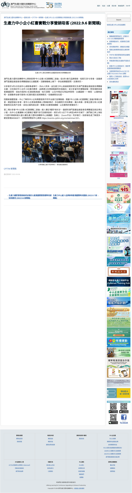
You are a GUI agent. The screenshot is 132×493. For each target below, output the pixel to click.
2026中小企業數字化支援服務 (112, 451)
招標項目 (112, 471)
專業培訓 (50, 438)
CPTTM (7, 168)
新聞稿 (13, 168)
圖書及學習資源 (50, 444)
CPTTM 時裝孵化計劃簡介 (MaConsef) (19, 465)
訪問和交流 (81, 468)
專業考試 (50, 441)
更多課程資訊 (114, 82)
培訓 (103, 6)
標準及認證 (19, 438)
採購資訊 (112, 468)
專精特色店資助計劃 (112, 441)
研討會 (114, 6)
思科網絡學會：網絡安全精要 (119, 47)
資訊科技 (81, 438)
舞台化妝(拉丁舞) (115, 58)
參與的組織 (81, 471)
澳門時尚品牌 (19, 471)
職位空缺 (112, 465)
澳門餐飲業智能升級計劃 (113, 457)
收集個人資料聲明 (79, 488)
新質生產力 (50, 468)
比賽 (108, 6)
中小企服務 (112, 438)
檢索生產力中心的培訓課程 (116, 25)
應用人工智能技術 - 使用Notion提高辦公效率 (118, 77)
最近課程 (111, 32)
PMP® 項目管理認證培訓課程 (119, 55)
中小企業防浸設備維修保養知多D (112, 447)
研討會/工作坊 (50, 465)
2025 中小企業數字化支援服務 (112, 454)
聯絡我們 (81, 474)
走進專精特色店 (112, 444)
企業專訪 (50, 471)
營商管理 (19, 441)
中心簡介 (81, 465)
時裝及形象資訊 (19, 468)
